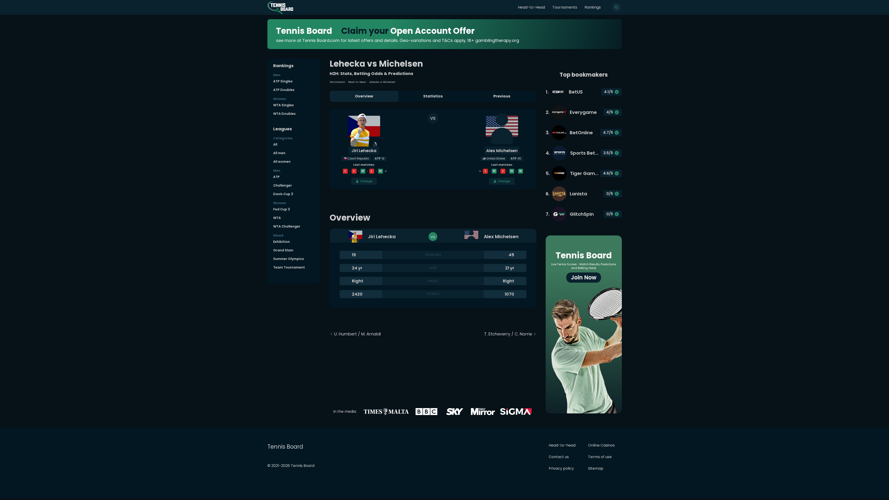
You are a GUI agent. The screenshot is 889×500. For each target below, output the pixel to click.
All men (279, 153)
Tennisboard (337, 82)
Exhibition (281, 241)
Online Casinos (601, 445)
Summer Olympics (288, 258)
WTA (277, 218)
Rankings (593, 7)
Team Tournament (289, 267)
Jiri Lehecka (363, 150)
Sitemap (595, 468)
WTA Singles (283, 105)
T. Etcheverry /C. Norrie (508, 334)
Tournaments (564, 7)
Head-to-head (562, 445)
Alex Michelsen (502, 150)
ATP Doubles (283, 90)
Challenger (282, 185)
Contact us (559, 456)
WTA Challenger (286, 226)
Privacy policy (561, 468)
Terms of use (600, 456)
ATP (276, 177)
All (275, 144)
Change (366, 181)
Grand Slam (283, 250)
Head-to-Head (531, 7)
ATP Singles (283, 81)
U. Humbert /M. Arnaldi (357, 334)
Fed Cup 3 (281, 209)
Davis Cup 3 (283, 194)
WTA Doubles (284, 113)
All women (282, 161)
